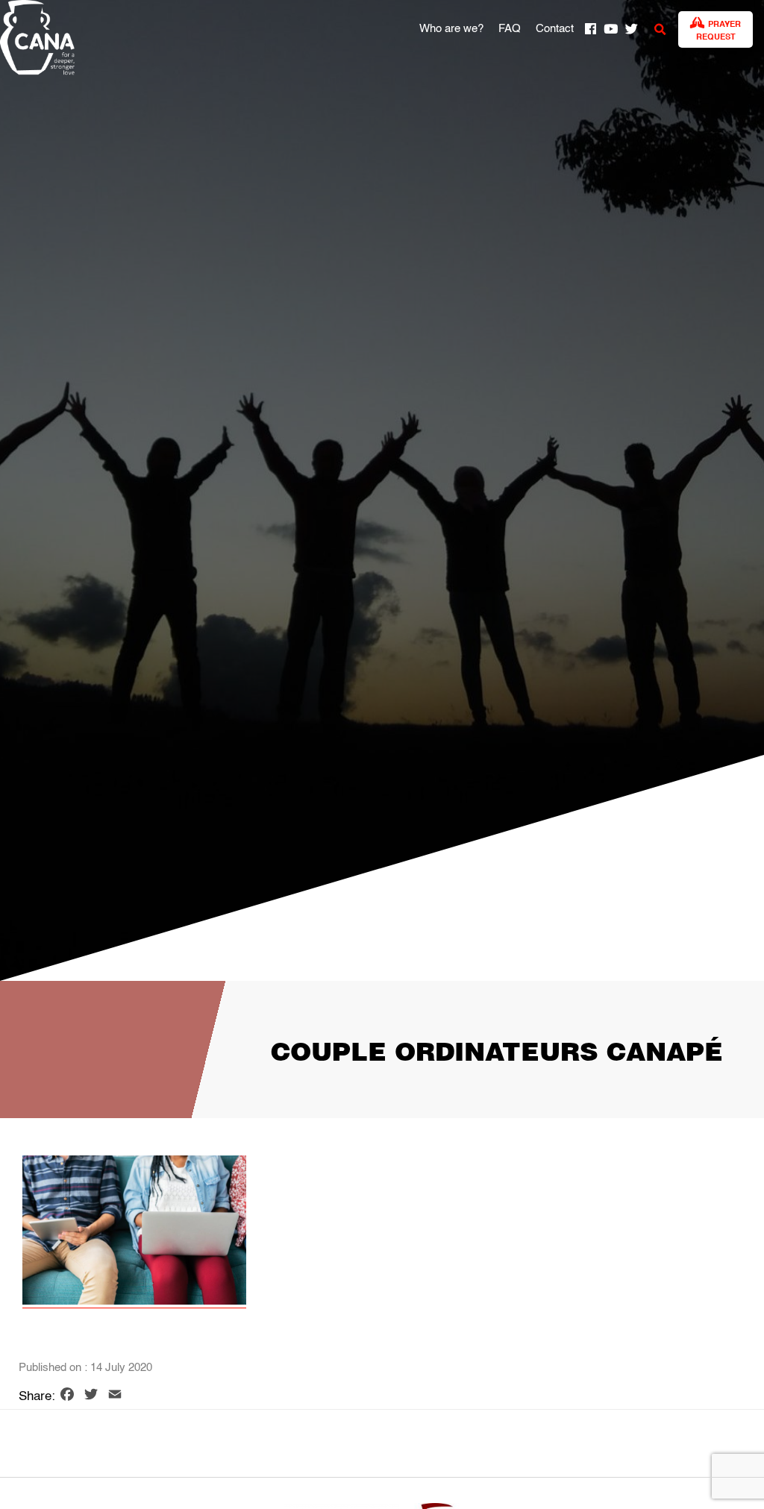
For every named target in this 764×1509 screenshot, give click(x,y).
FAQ (509, 29)
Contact (555, 29)
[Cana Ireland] (33, 40)
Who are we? (451, 29)
